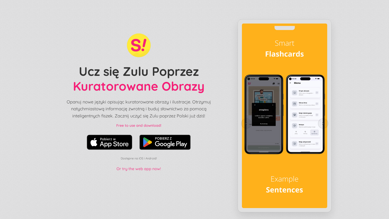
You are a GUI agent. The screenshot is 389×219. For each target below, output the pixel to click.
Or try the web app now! (138, 168)
